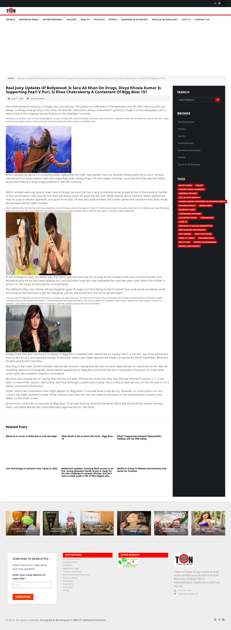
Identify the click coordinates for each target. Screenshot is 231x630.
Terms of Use (67, 587)
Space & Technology (165, 19)
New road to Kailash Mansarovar (195, 226)
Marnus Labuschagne (189, 246)
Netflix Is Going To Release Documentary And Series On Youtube (141, 469)
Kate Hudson (185, 234)
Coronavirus (207, 217)
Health (85, 19)
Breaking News (29, 19)
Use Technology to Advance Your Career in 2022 (32, 468)
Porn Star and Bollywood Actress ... (208, 529)
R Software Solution (70, 562)
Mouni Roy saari (187, 209)
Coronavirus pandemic (190, 214)
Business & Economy (134, 19)
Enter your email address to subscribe (29, 577)
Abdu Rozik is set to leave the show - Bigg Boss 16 (87, 437)
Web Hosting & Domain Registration (76, 575)
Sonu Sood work (203, 234)
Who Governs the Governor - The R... (60, 529)
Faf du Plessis (185, 185)
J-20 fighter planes (188, 217)
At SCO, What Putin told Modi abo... (97, 529)
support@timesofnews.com (188, 594)
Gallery (72, 19)
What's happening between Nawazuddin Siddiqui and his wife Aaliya (139, 437)
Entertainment (53, 19)
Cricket (199, 185)
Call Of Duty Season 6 (189, 197)
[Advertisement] (115, 47)
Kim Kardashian (206, 238)
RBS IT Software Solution (72, 559)
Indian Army (205, 205)
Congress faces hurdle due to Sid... (23, 529)
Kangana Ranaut (187, 205)
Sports (113, 19)
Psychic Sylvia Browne (205, 242)
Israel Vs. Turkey (187, 238)
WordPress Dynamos (70, 578)
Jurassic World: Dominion (191, 189)
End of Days (184, 242)
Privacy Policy (68, 584)
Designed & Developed (54, 620)
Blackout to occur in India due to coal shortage (31, 436)
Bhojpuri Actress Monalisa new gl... (134, 529)
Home (11, 78)
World (10, 19)
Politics (99, 19)
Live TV (186, 19)
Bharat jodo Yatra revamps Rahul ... (171, 529)
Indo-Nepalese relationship (192, 230)
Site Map (66, 590)
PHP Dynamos (68, 581)
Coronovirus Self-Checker (72, 572)
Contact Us (202, 19)
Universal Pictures (188, 193)
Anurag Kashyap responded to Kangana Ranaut (202, 201)
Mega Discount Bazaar (71, 568)
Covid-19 (183, 222)
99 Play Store (68, 565)
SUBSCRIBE (23, 596)
